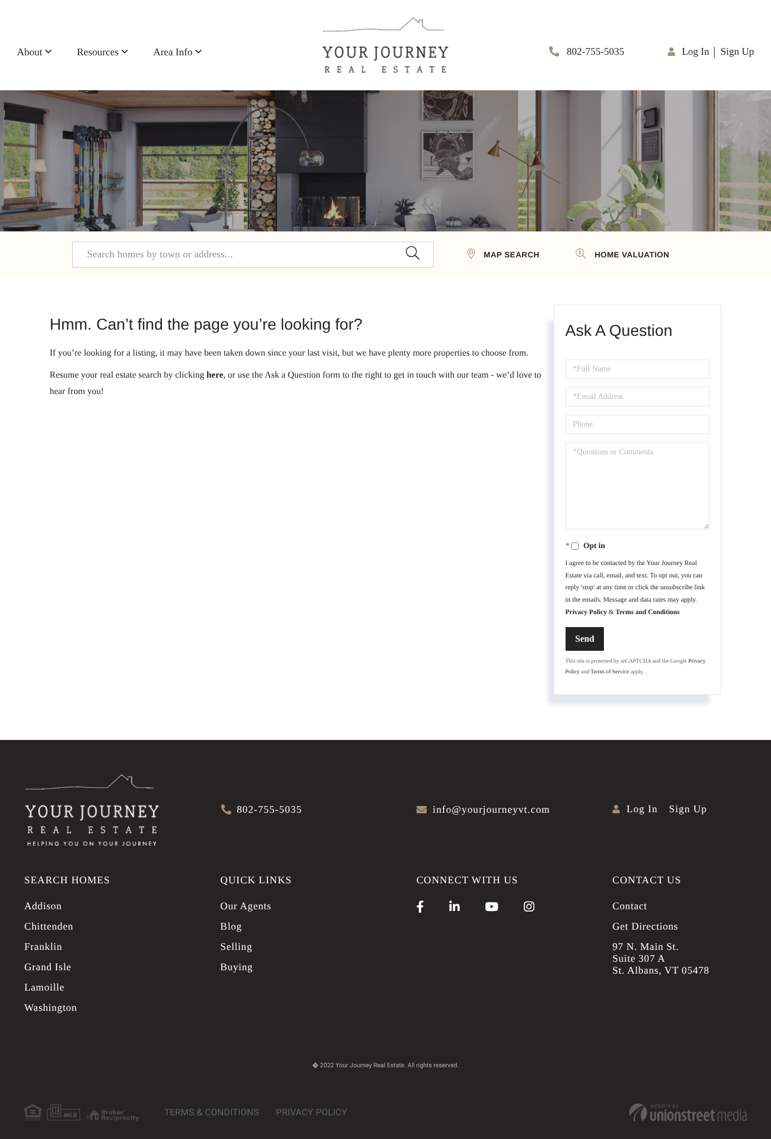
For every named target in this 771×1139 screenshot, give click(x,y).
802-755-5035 (594, 51)
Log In (695, 51)
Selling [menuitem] (236, 946)
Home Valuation (631, 254)
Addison (43, 906)
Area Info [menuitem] (172, 52)
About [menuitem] (29, 52)
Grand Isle (47, 966)
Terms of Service (609, 672)
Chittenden (48, 926)
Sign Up (737, 51)
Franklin (43, 946)
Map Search (512, 254)
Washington (50, 1007)
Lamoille (44, 987)
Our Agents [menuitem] (245, 906)
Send (584, 638)
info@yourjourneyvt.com (491, 809)
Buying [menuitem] (236, 966)
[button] (412, 255)
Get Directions (645, 926)
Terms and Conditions (647, 612)
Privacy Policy (586, 612)
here (215, 375)
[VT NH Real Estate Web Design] (688, 1112)
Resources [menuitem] (98, 52)
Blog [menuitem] (231, 926)
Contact (629, 906)
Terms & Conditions (211, 1112)
